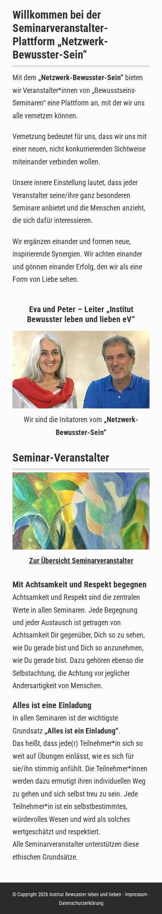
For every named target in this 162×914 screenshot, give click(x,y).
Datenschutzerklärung (81, 903)
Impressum (136, 894)
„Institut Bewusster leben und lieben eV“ (81, 314)
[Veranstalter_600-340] (81, 478)
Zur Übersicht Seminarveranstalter (81, 560)
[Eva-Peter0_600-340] (81, 336)
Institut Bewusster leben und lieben (85, 894)
